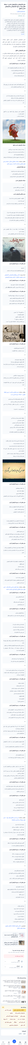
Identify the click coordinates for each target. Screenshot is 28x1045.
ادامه (22, 34)
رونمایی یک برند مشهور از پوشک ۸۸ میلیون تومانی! (13, 991)
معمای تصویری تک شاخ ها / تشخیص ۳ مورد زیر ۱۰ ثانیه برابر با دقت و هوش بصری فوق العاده (12, 981)
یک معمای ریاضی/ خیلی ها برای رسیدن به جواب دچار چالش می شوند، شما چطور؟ (12, 986)
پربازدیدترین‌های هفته (21, 978)
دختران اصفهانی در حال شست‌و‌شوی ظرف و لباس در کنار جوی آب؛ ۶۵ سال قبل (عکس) (12, 1001)
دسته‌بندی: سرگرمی (20, 11)
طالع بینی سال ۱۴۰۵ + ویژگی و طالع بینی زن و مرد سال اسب (12, 996)
